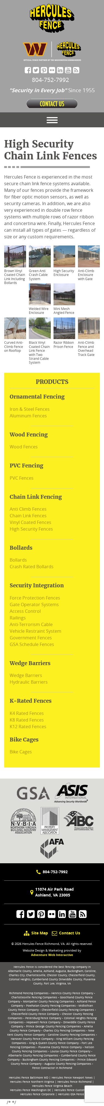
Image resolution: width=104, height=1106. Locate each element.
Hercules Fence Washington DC (30, 1090)
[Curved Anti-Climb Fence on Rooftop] (15, 328)
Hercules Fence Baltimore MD (28, 1077)
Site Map (39, 933)
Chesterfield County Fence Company (35, 1014)
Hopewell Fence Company (43, 1022)
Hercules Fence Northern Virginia (32, 1082)
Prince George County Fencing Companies (53, 1026)
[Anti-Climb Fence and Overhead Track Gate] (89, 328)
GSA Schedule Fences (32, 644)
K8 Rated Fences (27, 720)
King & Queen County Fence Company (54, 1043)
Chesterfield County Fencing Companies (68, 1010)
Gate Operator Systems (34, 604)
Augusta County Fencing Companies (67, 1064)
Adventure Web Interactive (52, 955)
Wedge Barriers (26, 675)
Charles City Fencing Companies (64, 1030)
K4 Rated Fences (27, 713)
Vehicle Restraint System (35, 631)
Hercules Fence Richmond (74, 1082)
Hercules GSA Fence (71, 1094)
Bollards (18, 560)
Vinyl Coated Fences (30, 522)
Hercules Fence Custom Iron (73, 1090)
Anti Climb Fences (28, 509)
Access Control (25, 611)
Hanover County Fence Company (32, 1039)
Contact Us (69, 933)
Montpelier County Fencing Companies (48, 1001)
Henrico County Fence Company (72, 993)
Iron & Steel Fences (30, 409)
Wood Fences (24, 447)
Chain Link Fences (28, 516)
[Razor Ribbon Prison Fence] (64, 328)
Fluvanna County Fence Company (60, 1047)
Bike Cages (21, 752)
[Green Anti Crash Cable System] (40, 256)
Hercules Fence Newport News (72, 1077)
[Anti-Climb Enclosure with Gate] (89, 256)
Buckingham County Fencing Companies (48, 1059)
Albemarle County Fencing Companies (33, 1055)
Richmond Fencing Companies (29, 993)
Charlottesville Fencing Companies (34, 997)
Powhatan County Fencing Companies (51, 1005)
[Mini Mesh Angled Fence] (64, 294)
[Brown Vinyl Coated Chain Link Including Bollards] (15, 256)
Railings (18, 618)
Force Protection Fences (35, 598)
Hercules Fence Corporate (37, 1094)
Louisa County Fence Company (70, 1051)
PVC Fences (22, 478)
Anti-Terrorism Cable (31, 624)
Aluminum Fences (28, 416)
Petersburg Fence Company (43, 1018)
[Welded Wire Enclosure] (40, 294)
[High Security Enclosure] (64, 256)
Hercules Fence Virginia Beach (52, 1086)
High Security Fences (31, 529)
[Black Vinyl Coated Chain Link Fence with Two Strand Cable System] (40, 328)
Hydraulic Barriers (29, 682)
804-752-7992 (55, 871)
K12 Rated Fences (28, 726)
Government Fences (31, 638)
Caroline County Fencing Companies (71, 1035)
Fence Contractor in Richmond (52, 1068)
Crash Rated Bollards (32, 567)
